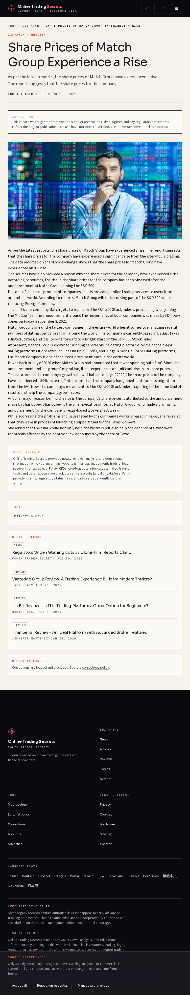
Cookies (106, 814)
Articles (105, 749)
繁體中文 (170, 876)
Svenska (133, 876)
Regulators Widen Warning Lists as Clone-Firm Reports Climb (71, 552)
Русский (116, 876)
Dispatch (31, 25)
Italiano (88, 876)
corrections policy (95, 667)
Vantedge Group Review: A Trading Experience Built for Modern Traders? (82, 579)
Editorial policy (19, 814)
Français (60, 876)
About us (14, 834)
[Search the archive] (147, 8)
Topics (105, 769)
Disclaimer (107, 824)
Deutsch (28, 876)
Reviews (106, 759)
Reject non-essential (52, 985)
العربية (101, 876)
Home (12, 26)
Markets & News (29, 516)
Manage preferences (93, 985)
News (104, 739)
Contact (106, 844)
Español (44, 876)
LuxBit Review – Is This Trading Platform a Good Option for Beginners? (80, 605)
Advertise (15, 844)
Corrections (16, 824)
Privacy (105, 804)
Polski (74, 876)
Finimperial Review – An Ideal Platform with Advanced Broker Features (79, 632)
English (13, 876)
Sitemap (106, 834)
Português (151, 876)
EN (163, 9)
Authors (106, 778)
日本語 (33, 886)
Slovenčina (16, 886)
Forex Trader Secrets (29, 94)
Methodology (18, 804)
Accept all (19, 985)
